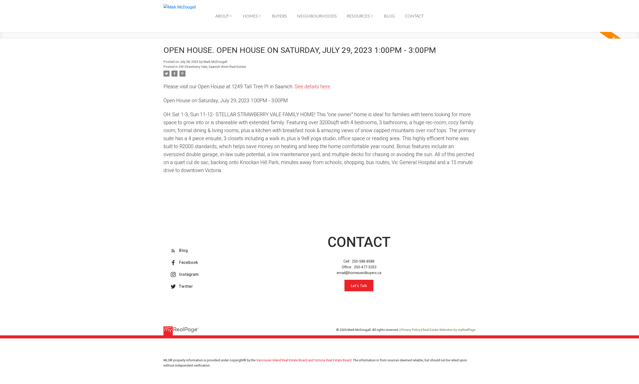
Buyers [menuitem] (279, 15)
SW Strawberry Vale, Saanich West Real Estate (212, 67)
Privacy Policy (410, 330)
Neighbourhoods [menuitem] (317, 15)
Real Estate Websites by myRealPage (449, 330)
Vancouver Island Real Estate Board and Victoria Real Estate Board (303, 360)
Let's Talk (359, 285)
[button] (179, 251)
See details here (312, 87)
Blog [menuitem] (389, 15)
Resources (358, 15)
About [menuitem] (222, 15)
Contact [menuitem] (414, 15)
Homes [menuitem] (250, 15)
